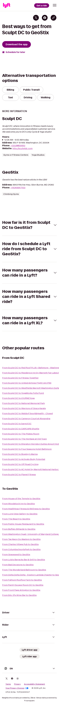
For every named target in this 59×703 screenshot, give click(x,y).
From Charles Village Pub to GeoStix (20, 544)
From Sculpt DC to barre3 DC (16, 423)
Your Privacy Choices (14, 688)
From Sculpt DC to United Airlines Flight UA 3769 (26, 382)
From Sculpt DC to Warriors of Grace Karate (24, 408)
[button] (54, 5)
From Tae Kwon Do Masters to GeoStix (21, 539)
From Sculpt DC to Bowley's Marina (20, 454)
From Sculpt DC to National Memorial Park (23, 403)
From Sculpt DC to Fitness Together (20, 377)
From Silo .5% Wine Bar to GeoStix (19, 595)
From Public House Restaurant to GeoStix (23, 524)
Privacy (17, 684)
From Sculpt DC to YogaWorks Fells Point (23, 393)
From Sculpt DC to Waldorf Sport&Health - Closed (27, 413)
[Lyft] (6, 5)
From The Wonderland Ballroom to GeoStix (24, 569)
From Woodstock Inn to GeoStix (18, 503)
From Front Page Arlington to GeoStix (21, 590)
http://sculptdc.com (22, 148)
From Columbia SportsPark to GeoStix (21, 549)
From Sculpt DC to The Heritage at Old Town (24, 438)
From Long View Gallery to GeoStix (19, 513)
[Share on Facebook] (44, 17)
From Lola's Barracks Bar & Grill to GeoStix (23, 559)
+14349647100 (17, 187)
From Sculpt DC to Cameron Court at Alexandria (26, 418)
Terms (8, 684)
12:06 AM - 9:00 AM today (16, 139)
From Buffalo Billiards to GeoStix (18, 529)
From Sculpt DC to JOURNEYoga (18, 398)
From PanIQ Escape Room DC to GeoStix (22, 585)
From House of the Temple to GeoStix (21, 498)
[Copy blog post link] (53, 17)
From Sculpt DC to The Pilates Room (20, 433)
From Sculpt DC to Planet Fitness (19, 474)
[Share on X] (36, 17)
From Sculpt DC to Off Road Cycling (20, 464)
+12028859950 (17, 145)
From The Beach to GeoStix (16, 518)
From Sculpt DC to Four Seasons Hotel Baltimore (27, 449)
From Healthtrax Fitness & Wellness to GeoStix (26, 508)
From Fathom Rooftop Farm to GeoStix (22, 579)
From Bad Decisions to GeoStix (18, 564)
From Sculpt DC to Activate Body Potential (23, 459)
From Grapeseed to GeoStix (16, 554)
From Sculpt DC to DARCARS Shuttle (20, 428)
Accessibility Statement (34, 684)
